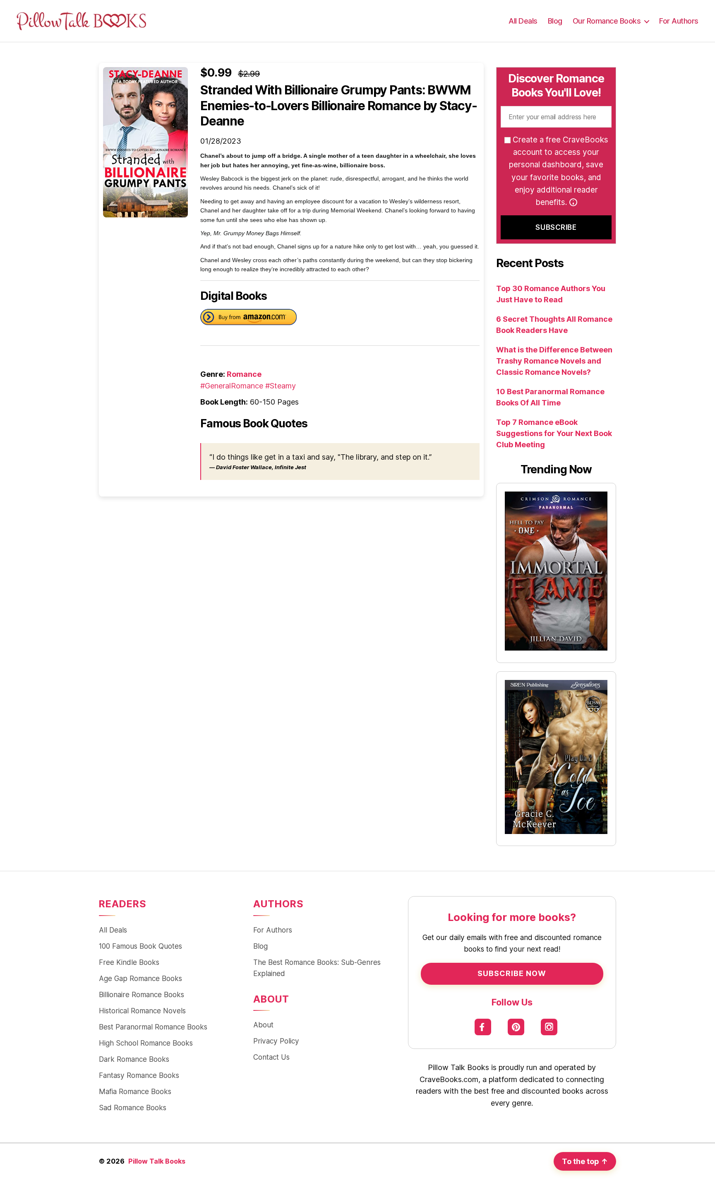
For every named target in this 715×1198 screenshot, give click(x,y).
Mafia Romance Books (135, 1091)
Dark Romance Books (134, 1059)
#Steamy (280, 385)
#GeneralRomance (231, 385)
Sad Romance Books (132, 1107)
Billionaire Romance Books (141, 994)
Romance (244, 374)
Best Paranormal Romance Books (153, 1026)
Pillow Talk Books (156, 1161)
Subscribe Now (511, 973)
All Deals (523, 21)
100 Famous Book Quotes (140, 946)
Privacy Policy (276, 1040)
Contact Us (271, 1057)
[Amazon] (248, 318)
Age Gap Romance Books (140, 978)
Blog (555, 21)
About (263, 1024)
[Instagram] (549, 1027)
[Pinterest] (516, 1027)
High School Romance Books (146, 1043)
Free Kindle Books (129, 962)
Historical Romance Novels (142, 1010)
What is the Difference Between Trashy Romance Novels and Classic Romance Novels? (554, 360)
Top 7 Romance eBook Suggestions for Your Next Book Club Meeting (554, 433)
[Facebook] (483, 1027)
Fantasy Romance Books (139, 1075)
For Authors (678, 21)
